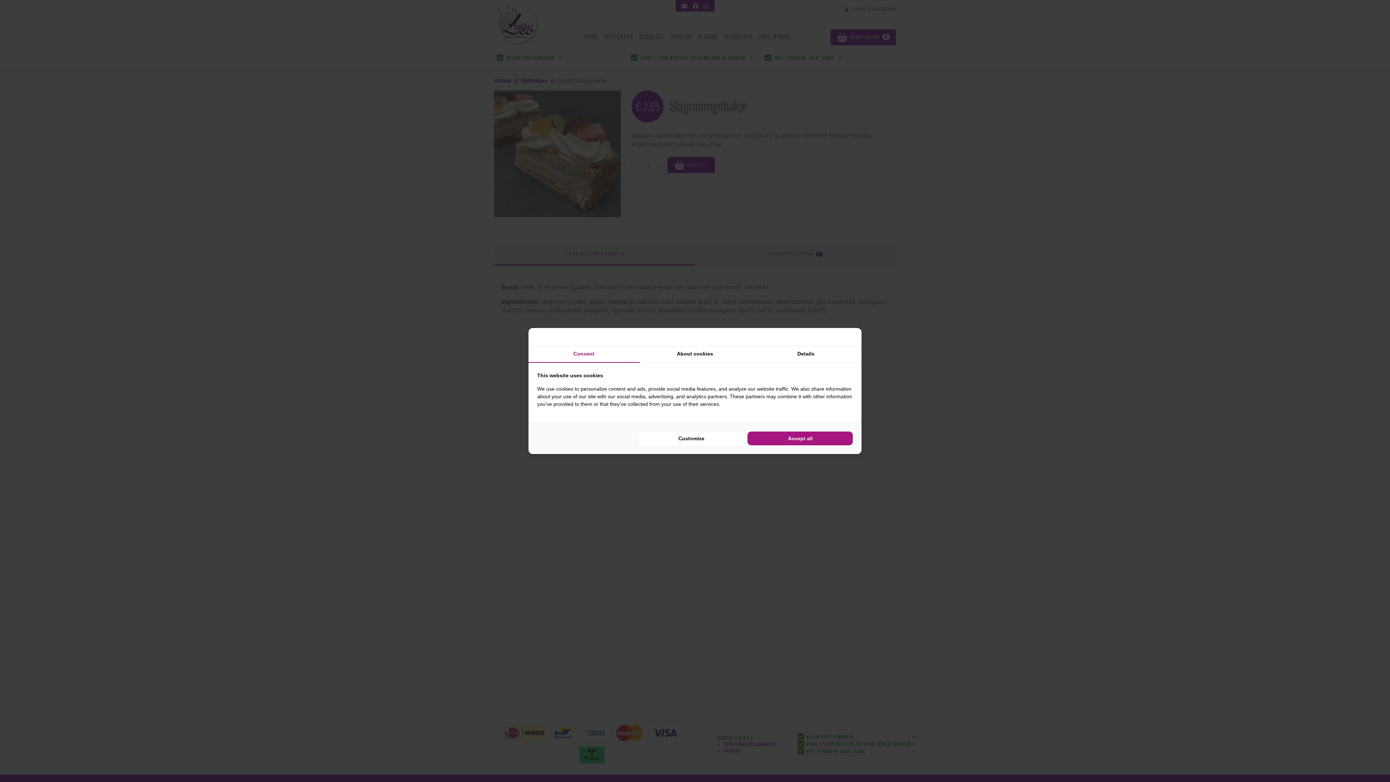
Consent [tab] (583, 354)
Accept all (800, 438)
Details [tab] (805, 354)
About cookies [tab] (695, 354)
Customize (691, 438)
